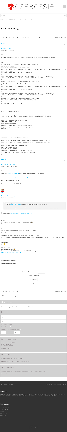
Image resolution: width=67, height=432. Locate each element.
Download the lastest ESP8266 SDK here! (12, 358)
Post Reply (7, 37)
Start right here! (5, 348)
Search (36, 37)
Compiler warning (10, 28)
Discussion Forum (30, 19)
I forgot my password (6, 324)
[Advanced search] (64, 15)
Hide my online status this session (10, 329)
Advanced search (39, 37)
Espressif (4, 19)
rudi (2, 192)
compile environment (13, 173)
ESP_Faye (3, 159)
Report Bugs (40, 19)
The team (4, 413)
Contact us (5, 415)
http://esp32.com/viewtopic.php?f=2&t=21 (12, 252)
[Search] (61, 15)
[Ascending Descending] (33, 279)
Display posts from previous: (30, 272)
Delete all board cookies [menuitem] (54, 384)
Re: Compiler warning (8, 164)
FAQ (3, 411)
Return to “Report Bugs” (10, 296)
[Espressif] (33, 6)
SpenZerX (3, 43)
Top (66, 384)
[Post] (2, 50)
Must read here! (5, 374)
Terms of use (5, 407)
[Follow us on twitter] (35, 427)
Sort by (30, 275)
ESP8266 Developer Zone (16, 19)
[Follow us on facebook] (31, 427)
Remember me (5, 327)
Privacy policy (6, 409)
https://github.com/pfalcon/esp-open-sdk (23, 177)
